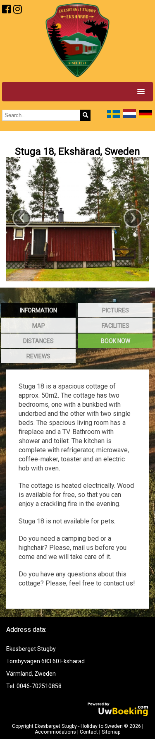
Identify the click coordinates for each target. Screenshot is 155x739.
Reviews (38, 356)
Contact (89, 732)
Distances (38, 341)
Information (38, 310)
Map (38, 325)
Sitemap (111, 732)
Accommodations (55, 732)
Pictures (115, 310)
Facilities (115, 325)
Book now (115, 341)
